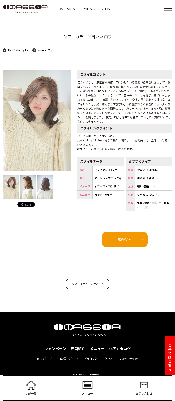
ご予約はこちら (169, 357)
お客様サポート (68, 358)
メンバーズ (44, 358)
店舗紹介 (78, 348)
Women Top (45, 50)
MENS (89, 9)
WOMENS (69, 9)
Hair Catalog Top (19, 50)
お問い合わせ (144, 393)
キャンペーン (55, 348)
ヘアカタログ (120, 348)
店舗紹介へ (125, 239)
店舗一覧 (31, 393)
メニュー (87, 393)
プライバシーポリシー (99, 358)
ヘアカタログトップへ (85, 284)
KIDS (105, 9)
